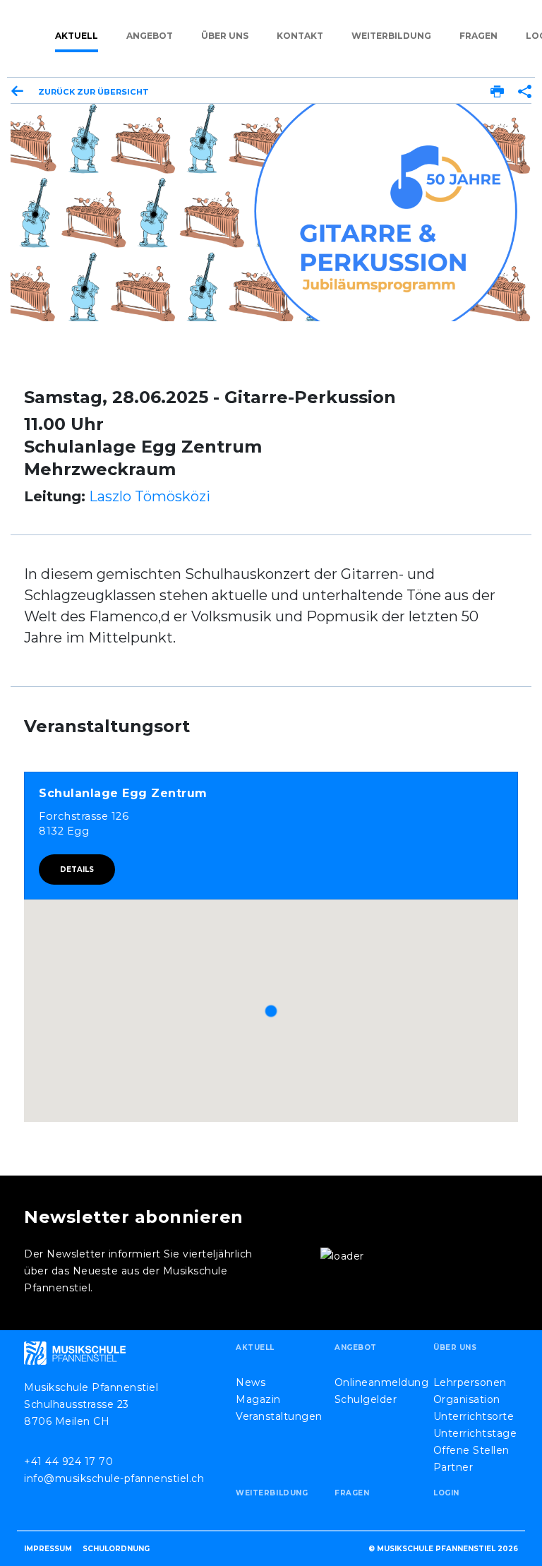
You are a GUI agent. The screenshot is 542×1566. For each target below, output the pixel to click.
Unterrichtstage (475, 1433)
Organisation (466, 1399)
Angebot (149, 35)
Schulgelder (366, 1399)
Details (77, 869)
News (250, 1382)
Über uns (224, 35)
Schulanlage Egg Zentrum (123, 793)
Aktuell (76, 35)
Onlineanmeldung (382, 1382)
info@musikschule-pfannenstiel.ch (114, 1478)
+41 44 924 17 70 (68, 1461)
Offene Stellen (471, 1450)
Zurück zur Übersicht (93, 92)
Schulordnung (116, 1548)
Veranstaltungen (279, 1416)
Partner (453, 1467)
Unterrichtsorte (473, 1416)
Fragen (478, 35)
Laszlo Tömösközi (149, 496)
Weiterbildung (391, 35)
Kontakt (300, 35)
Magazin (258, 1399)
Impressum (48, 1548)
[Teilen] (524, 92)
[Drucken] (497, 92)
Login (446, 1493)
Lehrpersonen (470, 1382)
